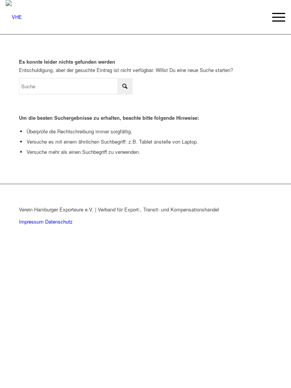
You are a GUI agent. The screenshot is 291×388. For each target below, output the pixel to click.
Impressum (31, 221)
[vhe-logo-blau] (14, 17)
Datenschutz (59, 221)
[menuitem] (274, 17)
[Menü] (274, 17)
